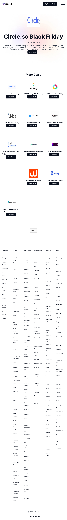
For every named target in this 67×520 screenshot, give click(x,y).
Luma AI (58, 345)
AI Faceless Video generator (16, 269)
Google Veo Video (59, 355)
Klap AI (58, 275)
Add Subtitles (15, 323)
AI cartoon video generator (26, 412)
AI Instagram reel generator (27, 294)
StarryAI (48, 436)
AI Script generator (15, 454)
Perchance (37, 323)
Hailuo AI (48, 363)
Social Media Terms (14, 427)
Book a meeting (4, 306)
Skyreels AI (37, 299)
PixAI (47, 392)
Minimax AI (48, 380)
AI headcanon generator (16, 491)
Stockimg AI (49, 445)
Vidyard (36, 266)
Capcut (58, 279)
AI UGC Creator (15, 470)
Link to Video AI (15, 415)
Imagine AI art (37, 309)
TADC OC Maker (15, 499)
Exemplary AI (59, 259)
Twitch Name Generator (15, 365)
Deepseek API (15, 441)
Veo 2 (47, 424)
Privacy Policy (4, 300)
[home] (7, 4)
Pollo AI (48, 400)
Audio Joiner (14, 303)
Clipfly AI (48, 405)
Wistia (36, 262)
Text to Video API (15, 284)
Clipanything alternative (16, 357)
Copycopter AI (59, 421)
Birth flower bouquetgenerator (37, 392)
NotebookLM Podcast (49, 321)
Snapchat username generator (15, 374)
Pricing (4, 258)
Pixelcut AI (37, 283)
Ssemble (58, 388)
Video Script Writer (27, 369)
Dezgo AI (36, 270)
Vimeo (36, 258)
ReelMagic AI (59, 406)
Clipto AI (48, 432)
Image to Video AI (26, 420)
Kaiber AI (58, 349)
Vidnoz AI (48, 315)
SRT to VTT (16, 387)
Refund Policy (4, 289)
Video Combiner (15, 317)
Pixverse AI (49, 359)
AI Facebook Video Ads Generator (27, 323)
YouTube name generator (15, 331)
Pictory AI (48, 281)
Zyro (35, 342)
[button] (63, 4)
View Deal (32, 52)
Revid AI (58, 313)
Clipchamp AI (48, 349)
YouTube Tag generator (26, 376)
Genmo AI (59, 336)
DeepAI (58, 392)
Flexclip (58, 317)
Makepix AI (37, 318)
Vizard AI (48, 298)
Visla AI (58, 300)
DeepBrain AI (59, 327)
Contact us (5, 318)
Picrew (58, 435)
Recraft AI (48, 415)
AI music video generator (15, 400)
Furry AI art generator (27, 475)
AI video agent (15, 435)
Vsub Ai (48, 268)
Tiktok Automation (27, 433)
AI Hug (14, 420)
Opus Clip (48, 273)
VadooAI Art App (16, 477)
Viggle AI (48, 396)
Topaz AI (58, 380)
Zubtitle (48, 293)
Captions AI (49, 277)
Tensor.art (37, 327)
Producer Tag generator (59, 441)
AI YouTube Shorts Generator (16, 260)
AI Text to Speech (26, 384)
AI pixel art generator (26, 462)
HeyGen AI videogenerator (59, 307)
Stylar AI (36, 278)
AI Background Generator (16, 462)
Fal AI (47, 428)
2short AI (48, 302)
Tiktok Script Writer (16, 382)
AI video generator (26, 268)
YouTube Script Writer (27, 362)
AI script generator (26, 404)
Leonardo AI (59, 332)
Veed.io (48, 285)
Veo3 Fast (37, 359)
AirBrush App (37, 338)
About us (4, 279)
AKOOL (58, 375)
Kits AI (58, 426)
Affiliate (4, 283)
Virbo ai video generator (48, 342)
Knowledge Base (5, 274)
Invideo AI (59, 283)
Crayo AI (58, 322)
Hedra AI (58, 396)
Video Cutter (25, 331)
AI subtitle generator (15, 392)
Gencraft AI (59, 411)
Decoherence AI (38, 347)
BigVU (57, 400)
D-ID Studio (27, 438)
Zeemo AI (59, 271)
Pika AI (47, 367)
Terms (3, 294)
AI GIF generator (26, 468)
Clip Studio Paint (37, 354)
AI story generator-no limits (37, 374)
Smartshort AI (48, 410)
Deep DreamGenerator (59, 370)
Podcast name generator (15, 349)
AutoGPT (26, 300)
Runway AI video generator (48, 308)
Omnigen (36, 303)
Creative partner (4, 313)
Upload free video (16, 290)
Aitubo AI (36, 287)
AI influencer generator (26, 454)
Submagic (48, 258)
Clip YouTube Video (15, 340)
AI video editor (26, 315)
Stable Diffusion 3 (37, 332)
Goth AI (48, 449)
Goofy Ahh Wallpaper (26, 491)
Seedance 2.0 (48, 461)
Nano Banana (38, 363)
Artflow (36, 291)
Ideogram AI (59, 415)
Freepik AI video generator (59, 362)
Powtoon (48, 375)
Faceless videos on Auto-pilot (26, 276)
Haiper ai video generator (48, 332)
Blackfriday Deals (27, 341)
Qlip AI (47, 326)
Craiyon (48, 388)
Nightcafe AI (59, 430)
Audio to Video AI (15, 408)
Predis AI (58, 296)
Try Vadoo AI (50, 4)
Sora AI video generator (26, 307)
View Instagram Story (26, 445)
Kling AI (48, 371)
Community (5, 268)
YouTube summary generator (26, 260)
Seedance (48, 440)
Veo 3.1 (36, 403)
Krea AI (47, 384)
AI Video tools (26, 391)
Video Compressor (16, 310)
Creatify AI (59, 341)
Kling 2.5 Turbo (48, 454)
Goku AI (36, 274)
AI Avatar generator (15, 448)
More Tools (27, 336)
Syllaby (47, 355)
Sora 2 (36, 399)
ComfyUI (58, 384)
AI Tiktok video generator (26, 285)
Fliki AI (58, 287)
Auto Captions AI (59, 266)
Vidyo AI (48, 289)
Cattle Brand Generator (27, 497)
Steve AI (58, 292)
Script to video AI (15, 297)
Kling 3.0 (58, 448)
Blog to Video (25, 397)
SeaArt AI (36, 314)
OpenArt (36, 295)
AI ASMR (36, 367)
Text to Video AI (15, 277)
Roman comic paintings (26, 483)
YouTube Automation (27, 426)
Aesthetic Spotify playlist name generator (26, 351)
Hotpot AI (48, 420)
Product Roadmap (4, 263)
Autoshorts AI (48, 263)
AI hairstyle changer (16, 483)
